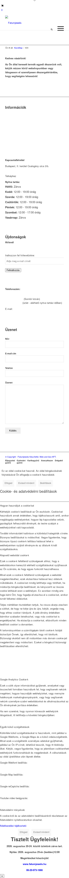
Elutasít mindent (26, 482)
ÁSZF (8, 141)
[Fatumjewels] (20, 22)
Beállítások (45, 482)
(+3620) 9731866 (14, 299)
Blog (7, 132)
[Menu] (59, 28)
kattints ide (23, 176)
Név (7, 338)
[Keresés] (51, 28)
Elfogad (8, 482)
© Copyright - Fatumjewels (17, 456)
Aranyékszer (47, 460)
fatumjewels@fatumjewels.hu (29, 309)
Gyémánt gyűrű (21, 461)
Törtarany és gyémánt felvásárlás (23, 122)
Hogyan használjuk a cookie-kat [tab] (17, 505)
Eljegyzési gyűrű (10, 461)
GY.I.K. (9, 127)
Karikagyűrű (33, 460)
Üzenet (9, 382)
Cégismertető (12, 113)
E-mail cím (10, 353)
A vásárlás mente (14, 146)
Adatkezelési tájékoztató (13, 825)
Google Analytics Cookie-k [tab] (14, 679)
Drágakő (59, 460)
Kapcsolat (10, 117)
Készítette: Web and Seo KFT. (42, 456)
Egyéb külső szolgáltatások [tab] (14, 727)
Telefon (9, 368)
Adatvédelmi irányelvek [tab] (12, 810)
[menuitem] (51, 28)
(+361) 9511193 (13, 303)
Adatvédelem (12, 136)
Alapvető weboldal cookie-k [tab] (14, 555)
